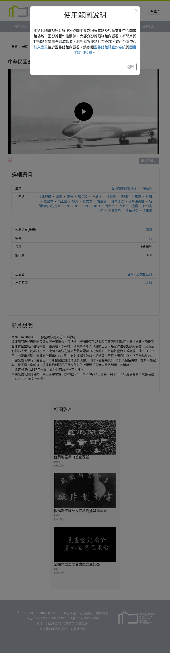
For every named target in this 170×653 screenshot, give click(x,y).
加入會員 (41, 47)
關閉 (130, 67)
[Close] (136, 10)
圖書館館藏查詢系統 (110, 47)
